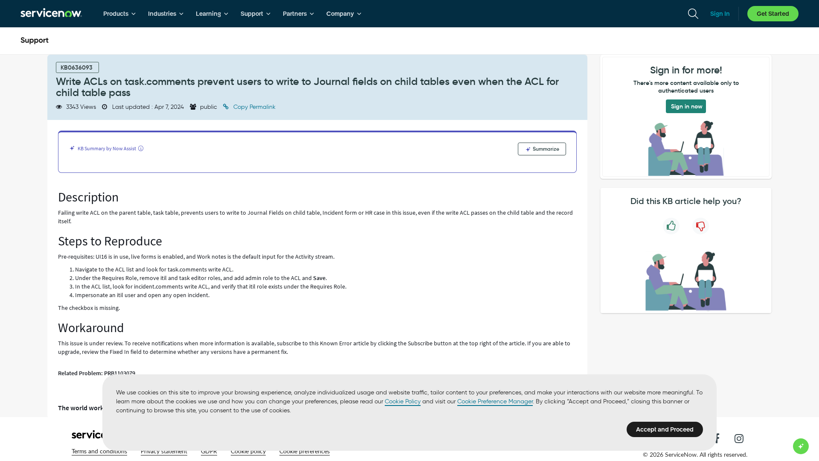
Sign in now (687, 106)
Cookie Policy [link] (403, 401)
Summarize (545, 149)
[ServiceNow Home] (51, 13)
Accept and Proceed (665, 429)
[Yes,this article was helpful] (671, 226)
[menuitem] (119, 13)
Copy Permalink (254, 107)
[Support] (34, 41)
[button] (99, 451)
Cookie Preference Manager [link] (495, 401)
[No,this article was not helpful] (700, 226)
